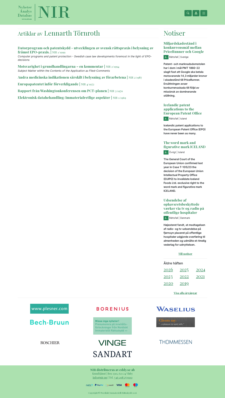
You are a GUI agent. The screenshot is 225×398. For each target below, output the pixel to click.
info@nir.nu (100, 377)
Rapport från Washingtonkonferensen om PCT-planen (63, 90)
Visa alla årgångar (185, 293)
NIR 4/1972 (87, 84)
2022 (184, 276)
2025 (184, 269)
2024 (200, 269)
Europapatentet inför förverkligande (48, 84)
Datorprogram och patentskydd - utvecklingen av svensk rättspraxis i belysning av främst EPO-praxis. (85, 49)
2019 (184, 283)
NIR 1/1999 (58, 52)
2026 (168, 269)
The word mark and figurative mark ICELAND (185, 144)
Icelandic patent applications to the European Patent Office (183, 108)
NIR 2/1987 (135, 77)
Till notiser (185, 254)
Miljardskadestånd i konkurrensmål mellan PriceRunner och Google (184, 47)
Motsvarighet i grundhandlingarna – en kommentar (60, 66)
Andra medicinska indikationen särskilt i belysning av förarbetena (72, 77)
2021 (200, 276)
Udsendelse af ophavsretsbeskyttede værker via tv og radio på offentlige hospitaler (184, 206)
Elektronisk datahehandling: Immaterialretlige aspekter (64, 97)
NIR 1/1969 (119, 98)
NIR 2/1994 (112, 66)
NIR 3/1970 (116, 91)
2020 (168, 283)
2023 (168, 276)
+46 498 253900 (123, 377)
